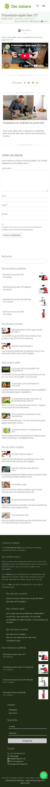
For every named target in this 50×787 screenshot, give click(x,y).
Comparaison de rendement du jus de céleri (24, 122)
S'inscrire (27, 740)
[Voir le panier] (37, 5)
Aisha (8, 574)
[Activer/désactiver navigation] (43, 6)
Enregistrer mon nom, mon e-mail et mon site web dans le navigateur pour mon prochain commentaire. (22, 228)
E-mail (45, 21)
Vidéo (25, 33)
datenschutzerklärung (15, 780)
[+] (25, 107)
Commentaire (6, 168)
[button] (44, 775)
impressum (25, 783)
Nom (3, 196)
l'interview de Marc (13, 547)
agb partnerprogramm (35, 780)
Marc (10, 584)
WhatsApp (35, 21)
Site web (5, 214)
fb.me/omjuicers (17, 761)
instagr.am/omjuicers (19, 764)
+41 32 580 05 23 (23, 21)
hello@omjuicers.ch (17, 758)
